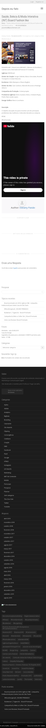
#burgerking (17, 623)
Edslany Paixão (27, 207)
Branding (7, 420)
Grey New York (8, 672)
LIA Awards (8, 469)
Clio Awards (8, 427)
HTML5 (6, 461)
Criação (6, 442)
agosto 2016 (8, 568)
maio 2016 (7, 571)
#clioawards (27, 636)
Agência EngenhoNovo (10, 643)
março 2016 (8, 579)
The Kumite (28, 679)
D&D (5, 446)
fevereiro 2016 (9, 583)
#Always (5, 620)
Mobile (6, 480)
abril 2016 (7, 575)
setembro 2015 (9, 594)
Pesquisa (7, 488)
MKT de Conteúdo (10, 476)
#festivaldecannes (9, 639)
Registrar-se (39, 2)
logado (15, 268)
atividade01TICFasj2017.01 (11, 647)
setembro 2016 (9, 564)
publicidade (38, 676)
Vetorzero (38, 679)
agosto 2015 (8, 598)
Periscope (7, 484)
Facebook (7, 450)
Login (32, 2)
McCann (18, 672)
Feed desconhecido (11, 605)
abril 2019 (7, 519)
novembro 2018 (9, 522)
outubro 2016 (8, 560)
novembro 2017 (9, 534)
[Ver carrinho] (36, 8)
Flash (6, 454)
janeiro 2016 (8, 586)
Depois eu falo (10, 8)
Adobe (6, 409)
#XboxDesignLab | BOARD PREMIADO (16, 309)
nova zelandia (28, 672)
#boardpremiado (17, 620)
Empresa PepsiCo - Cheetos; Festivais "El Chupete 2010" (21, 665)
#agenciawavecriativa (31, 616)
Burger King (14, 650)
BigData (6, 416)
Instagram (7, 465)
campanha (24, 650)
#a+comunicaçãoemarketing (12, 616)
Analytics (7, 412)
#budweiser (7, 623)
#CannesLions (31, 632)
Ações (6, 405)
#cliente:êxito (15, 636)
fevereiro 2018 (9, 530)
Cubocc (5, 661)
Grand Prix (15, 668)
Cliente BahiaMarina (27, 654)
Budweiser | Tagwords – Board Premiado (17, 313)
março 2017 (8, 549)
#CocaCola (37, 636)
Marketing (7, 473)
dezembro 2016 (9, 556)
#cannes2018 (18, 632)
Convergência (26, 36)
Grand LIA (6, 668)
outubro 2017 (8, 537)
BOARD (5, 650)
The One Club (8, 499)
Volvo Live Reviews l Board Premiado (16, 320)
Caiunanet (7, 424)
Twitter (6, 503)
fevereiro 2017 (9, 552)
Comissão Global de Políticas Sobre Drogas (27, 658)
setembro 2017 (9, 541)
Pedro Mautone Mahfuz (11, 676)
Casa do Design (7, 333)
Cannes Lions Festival (10, 654)
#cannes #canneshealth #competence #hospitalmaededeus (16, 628)
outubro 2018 (8, 526)
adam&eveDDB (23, 639)
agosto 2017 (8, 545)
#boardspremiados (31, 620)
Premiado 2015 (26, 676)
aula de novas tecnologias (32, 647)
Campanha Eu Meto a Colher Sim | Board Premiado (20, 316)
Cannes (33, 650)
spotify (19, 679)
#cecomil (6, 636)
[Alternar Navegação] (41, 8)
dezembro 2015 (9, 590)
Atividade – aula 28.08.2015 (10, 330)
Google (6, 458)
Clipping (6, 431)
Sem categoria (35, 36)
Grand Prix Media (27, 668)
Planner (6, 492)
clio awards (6, 658)
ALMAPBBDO (25, 643)
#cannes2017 (7, 632)
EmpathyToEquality (16, 661)
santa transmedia (9, 679)
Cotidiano (7, 439)
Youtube (7, 507)
